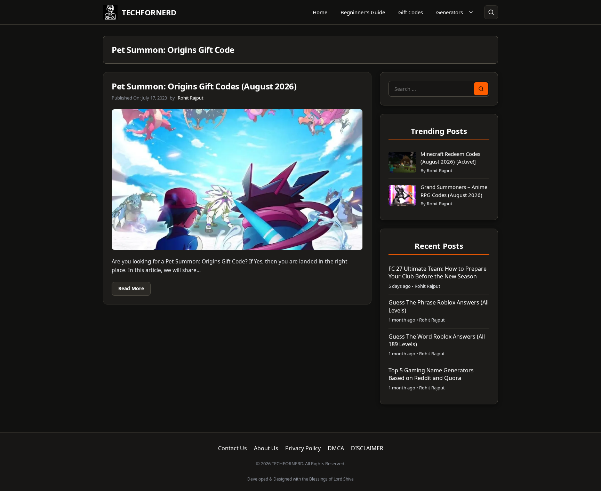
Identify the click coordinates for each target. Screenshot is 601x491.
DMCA (336, 448)
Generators (449, 12)
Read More (131, 288)
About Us (266, 448)
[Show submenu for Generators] (471, 12)
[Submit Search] (481, 88)
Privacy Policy (303, 448)
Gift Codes (410, 12)
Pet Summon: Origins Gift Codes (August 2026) (204, 86)
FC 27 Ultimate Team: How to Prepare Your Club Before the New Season (437, 272)
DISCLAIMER (367, 448)
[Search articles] (491, 12)
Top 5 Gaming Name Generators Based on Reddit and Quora (431, 374)
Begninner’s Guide (362, 12)
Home (320, 12)
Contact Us (232, 448)
